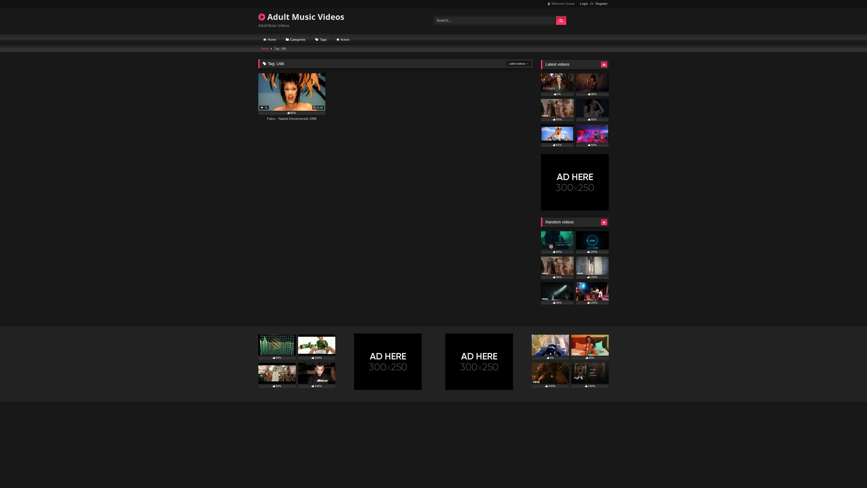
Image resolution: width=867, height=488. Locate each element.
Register (602, 3)
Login (584, 3)
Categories (297, 39)
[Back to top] (853, 474)
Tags (323, 39)
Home (272, 39)
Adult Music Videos (304, 16)
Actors (345, 39)
